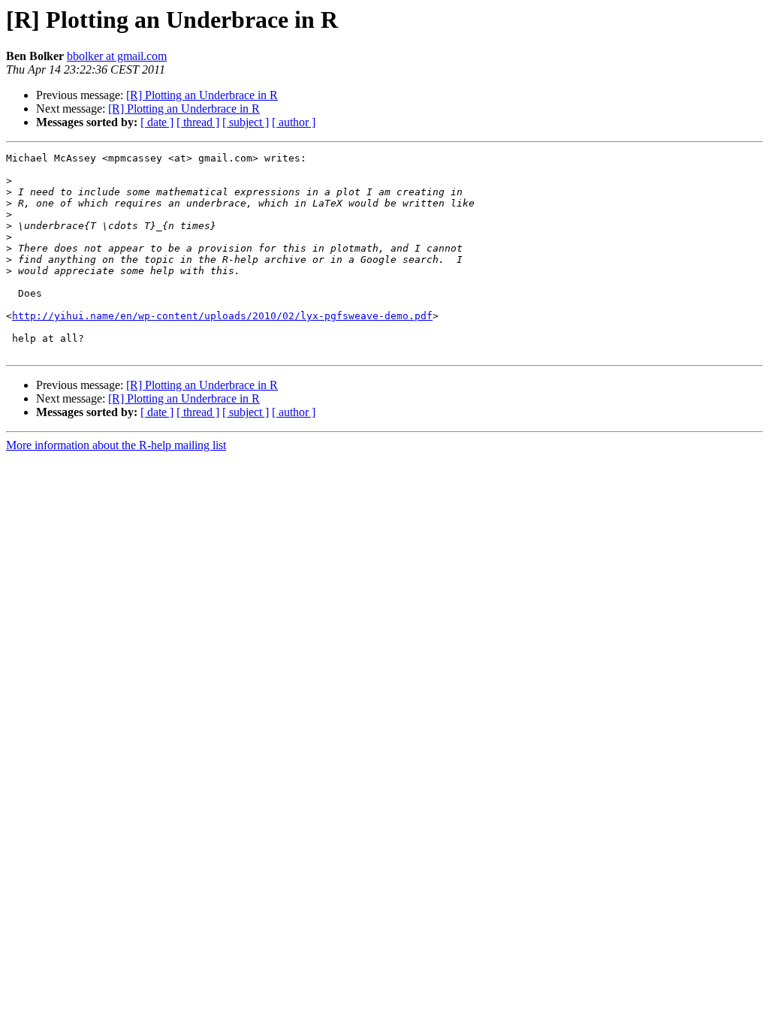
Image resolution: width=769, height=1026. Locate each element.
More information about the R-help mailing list (116, 445)
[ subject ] (245, 122)
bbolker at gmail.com (117, 56)
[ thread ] (197, 122)
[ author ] (293, 122)
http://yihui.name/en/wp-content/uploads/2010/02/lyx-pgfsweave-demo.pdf (222, 315)
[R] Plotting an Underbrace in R (202, 95)
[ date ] (156, 122)
